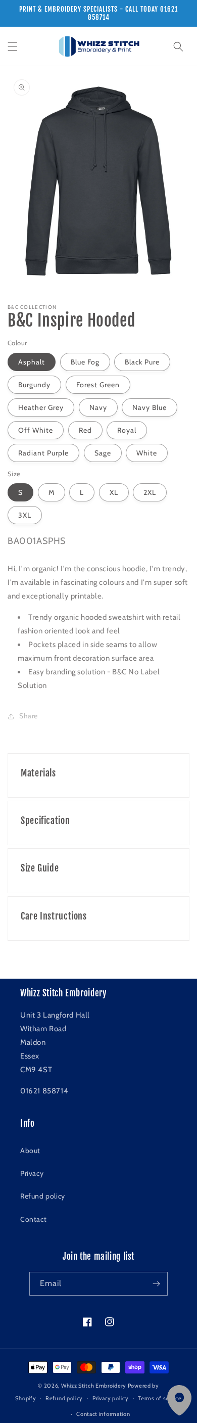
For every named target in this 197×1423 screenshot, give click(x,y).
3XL (24, 515)
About (30, 1150)
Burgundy (34, 384)
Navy (98, 407)
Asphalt (31, 361)
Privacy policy (110, 1398)
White (146, 452)
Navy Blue (149, 407)
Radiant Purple (43, 452)
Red (85, 430)
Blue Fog (85, 361)
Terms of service (159, 1398)
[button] (13, 46)
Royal (126, 430)
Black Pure (142, 361)
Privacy (31, 1173)
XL (114, 492)
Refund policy (42, 1196)
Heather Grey (41, 407)
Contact (33, 1219)
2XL (149, 492)
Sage (102, 452)
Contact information (103, 1413)
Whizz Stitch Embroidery (93, 1385)
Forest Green (98, 384)
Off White (35, 430)
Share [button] (28, 715)
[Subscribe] (156, 1284)
